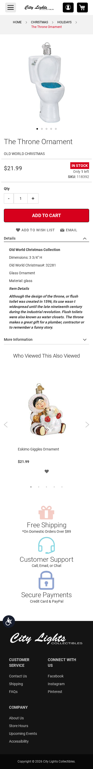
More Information (18, 339)
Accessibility (19, 741)
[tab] (46, 238)
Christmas (39, 22)
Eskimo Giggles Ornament (38, 449)
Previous (6, 424)
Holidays (64, 22)
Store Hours (18, 726)
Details (10, 238)
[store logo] (39, 7)
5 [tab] (62, 487)
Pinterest (55, 692)
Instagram (56, 684)
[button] (68, 7)
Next (87, 424)
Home (17, 22)
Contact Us (18, 676)
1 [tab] (31, 487)
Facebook (56, 676)
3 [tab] (46, 487)
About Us (16, 718)
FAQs (13, 692)
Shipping (16, 684)
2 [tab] (38, 487)
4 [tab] (54, 487)
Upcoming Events (23, 733)
